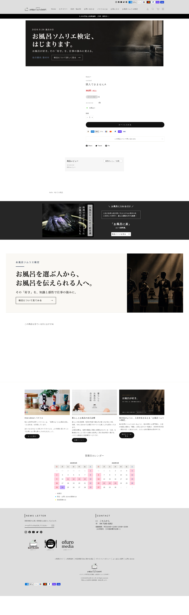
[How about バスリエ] (47, 402)
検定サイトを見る (127, 435)
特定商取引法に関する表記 (84, 559)
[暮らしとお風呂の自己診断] (94, 402)
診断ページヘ (79, 440)
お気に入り (115, 9)
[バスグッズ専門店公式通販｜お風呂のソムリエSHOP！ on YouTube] (33, 532)
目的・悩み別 (76, 9)
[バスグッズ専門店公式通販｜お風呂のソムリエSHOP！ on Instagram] (26, 532)
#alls (51, 192)
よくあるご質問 (118, 559)
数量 (87, 113)
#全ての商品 (58, 192)
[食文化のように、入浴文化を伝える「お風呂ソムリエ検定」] (141, 402)
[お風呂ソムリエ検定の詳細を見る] (94, 43)
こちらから (104, 521)
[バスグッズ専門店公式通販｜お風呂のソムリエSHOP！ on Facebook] (29, 532)
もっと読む (32, 436)
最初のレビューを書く (112, 161)
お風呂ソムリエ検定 (130, 9)
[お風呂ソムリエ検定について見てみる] (94, 283)
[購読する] (53, 525)
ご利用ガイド (59, 559)
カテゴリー (63, 9)
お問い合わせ (89, 9)
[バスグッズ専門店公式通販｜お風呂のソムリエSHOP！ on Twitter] (37, 532)
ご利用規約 (69, 559)
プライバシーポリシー (103, 559)
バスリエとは (102, 9)
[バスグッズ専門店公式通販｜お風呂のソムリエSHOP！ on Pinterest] (41, 532)
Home (53, 9)
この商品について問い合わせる (125, 139)
